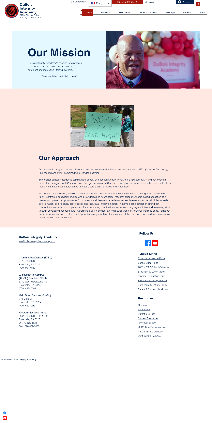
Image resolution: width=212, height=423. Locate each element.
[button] (198, 3)
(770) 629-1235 (27, 305)
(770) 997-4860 (27, 267)
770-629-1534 (29, 322)
